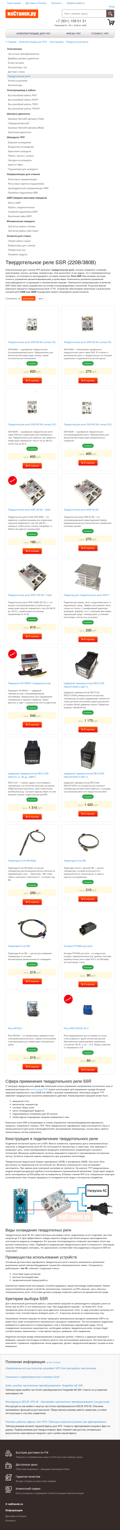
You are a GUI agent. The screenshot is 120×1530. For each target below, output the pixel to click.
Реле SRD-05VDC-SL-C (76, 1028)
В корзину (33, 380)
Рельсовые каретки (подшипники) (26, 183)
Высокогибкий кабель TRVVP (24, 108)
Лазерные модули (17, 254)
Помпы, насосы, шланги (21, 155)
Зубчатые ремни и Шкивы (22, 226)
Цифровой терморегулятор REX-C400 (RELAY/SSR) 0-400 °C (84, 775)
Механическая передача (21, 221)
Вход (112, 6)
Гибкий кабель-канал (19, 240)
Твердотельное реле (19, 76)
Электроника (14, 49)
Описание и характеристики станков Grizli (32, 1377)
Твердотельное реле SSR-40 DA (81, 509)
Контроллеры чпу (17, 67)
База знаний (13, 3)
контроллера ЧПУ (39, 1089)
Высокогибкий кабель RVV (22, 95)
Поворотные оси (17, 249)
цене (41, 298)
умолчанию (28, 298)
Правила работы (76, 3)
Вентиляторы (15, 85)
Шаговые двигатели (18, 113)
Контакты (56, 3)
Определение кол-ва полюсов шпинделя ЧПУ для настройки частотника (50, 1368)
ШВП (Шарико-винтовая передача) (27, 197)
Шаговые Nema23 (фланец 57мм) (26, 118)
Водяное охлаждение (19, 142)
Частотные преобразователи (23, 53)
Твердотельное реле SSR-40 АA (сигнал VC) (88, 342)
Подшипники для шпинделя (23, 169)
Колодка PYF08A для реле (78, 946)
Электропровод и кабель (21, 90)
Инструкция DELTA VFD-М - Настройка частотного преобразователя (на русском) (57, 1401)
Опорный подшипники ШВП (23, 211)
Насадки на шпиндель (20, 160)
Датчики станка (16, 71)
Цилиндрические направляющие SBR (28, 188)
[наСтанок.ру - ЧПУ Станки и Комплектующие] (21, 13)
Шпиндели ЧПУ (16, 137)
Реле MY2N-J (15, 1028)
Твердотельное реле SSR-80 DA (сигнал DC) (32, 424)
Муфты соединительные (21, 207)
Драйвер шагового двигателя (23, 58)
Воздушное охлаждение (21, 146)
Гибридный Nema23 (18, 123)
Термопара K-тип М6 (19, 946)
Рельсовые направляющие (22, 179)
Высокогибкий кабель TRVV (23, 104)
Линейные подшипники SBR (23, 192)
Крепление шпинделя (19, 151)
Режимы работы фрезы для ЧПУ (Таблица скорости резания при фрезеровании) (55, 1421)
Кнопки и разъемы (18, 80)
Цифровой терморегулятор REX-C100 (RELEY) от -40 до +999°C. (28, 775)
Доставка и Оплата (36, 3)
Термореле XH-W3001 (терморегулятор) (29, 683)
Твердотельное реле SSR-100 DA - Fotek (30, 595)
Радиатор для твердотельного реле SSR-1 (87, 595)
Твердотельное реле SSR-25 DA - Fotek (29, 509)
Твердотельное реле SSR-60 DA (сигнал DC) (88, 424)
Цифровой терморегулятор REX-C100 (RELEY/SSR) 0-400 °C (84, 684)
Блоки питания (16, 62)
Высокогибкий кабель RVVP (23, 99)
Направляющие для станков (23, 174)
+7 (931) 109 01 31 (71, 20)
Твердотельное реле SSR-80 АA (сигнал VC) (32, 342)
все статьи (54, 1362)
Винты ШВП (14, 202)
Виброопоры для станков (21, 245)
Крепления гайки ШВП (20, 216)
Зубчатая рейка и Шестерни (23, 230)
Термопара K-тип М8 (75, 860)
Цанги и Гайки (15, 164)
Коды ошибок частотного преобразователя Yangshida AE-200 (44, 1385)
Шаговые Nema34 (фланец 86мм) (26, 127)
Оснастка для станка (19, 236)
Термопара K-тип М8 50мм (22, 860)
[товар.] (111, 22)
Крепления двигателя (19, 132)
